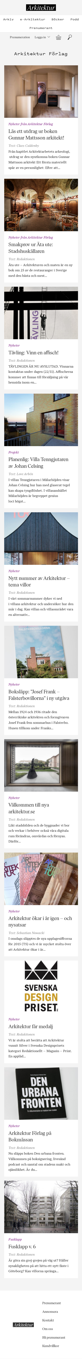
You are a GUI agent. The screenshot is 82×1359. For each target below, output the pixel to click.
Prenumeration (20, 37)
